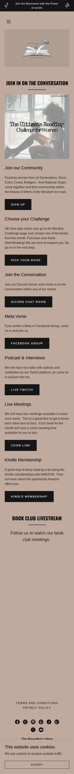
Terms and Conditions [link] (37, 703)
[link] (37, 48)
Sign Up (18, 204)
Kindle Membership (29, 496)
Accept (37, 764)
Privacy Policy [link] (37, 707)
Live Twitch (22, 389)
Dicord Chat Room (28, 301)
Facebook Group (27, 343)
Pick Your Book (26, 260)
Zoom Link (20, 445)
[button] (9, 22)
